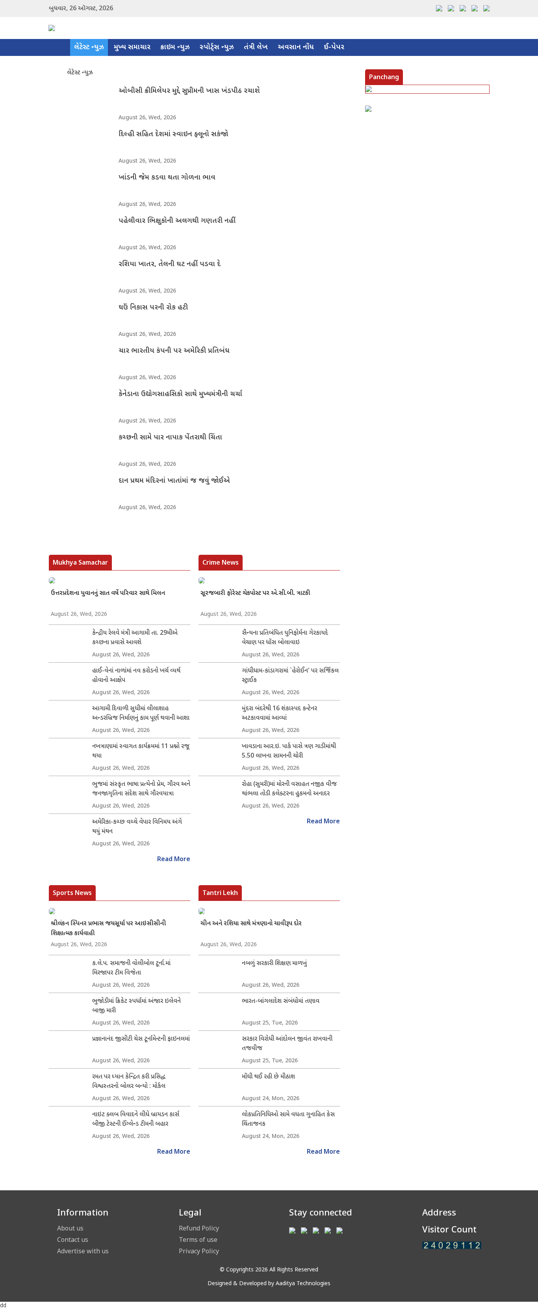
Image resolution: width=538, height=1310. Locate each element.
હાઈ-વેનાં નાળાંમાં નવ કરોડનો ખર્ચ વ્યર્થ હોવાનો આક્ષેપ (136, 676)
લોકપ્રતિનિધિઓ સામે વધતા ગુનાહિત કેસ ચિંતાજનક (288, 1119)
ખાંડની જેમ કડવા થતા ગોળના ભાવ (167, 177)
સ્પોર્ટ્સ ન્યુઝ (217, 47)
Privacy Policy (199, 1251)
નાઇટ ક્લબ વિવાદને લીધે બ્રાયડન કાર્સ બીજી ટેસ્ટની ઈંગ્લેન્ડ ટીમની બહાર (135, 1119)
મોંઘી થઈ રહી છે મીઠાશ (268, 1077)
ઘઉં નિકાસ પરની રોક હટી (153, 307)
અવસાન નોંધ (296, 47)
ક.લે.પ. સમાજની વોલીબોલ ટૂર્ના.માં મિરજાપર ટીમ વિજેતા (131, 968)
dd (3, 1306)
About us (70, 1228)
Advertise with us (83, 1251)
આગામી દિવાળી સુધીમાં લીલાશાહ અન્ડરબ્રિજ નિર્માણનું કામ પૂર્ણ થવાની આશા (140, 714)
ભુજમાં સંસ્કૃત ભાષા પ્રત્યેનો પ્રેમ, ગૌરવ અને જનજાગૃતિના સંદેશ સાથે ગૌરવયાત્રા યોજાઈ (141, 789)
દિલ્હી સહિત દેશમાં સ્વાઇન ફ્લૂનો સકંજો (173, 134)
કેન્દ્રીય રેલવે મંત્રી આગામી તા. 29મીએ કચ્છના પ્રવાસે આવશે (135, 638)
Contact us (72, 1239)
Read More (173, 860)
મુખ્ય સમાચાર (132, 47)
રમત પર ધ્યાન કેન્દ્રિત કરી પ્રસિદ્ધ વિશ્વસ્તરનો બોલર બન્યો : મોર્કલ (128, 1082)
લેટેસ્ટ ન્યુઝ (89, 47)
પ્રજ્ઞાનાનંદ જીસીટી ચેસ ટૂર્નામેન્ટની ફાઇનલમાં (141, 1039)
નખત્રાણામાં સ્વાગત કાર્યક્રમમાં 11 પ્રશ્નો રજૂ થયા (140, 751)
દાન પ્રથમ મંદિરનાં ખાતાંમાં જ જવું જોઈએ (174, 480)
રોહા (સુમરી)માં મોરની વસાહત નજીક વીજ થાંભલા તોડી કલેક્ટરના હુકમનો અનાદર (289, 789)
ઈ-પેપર (334, 47)
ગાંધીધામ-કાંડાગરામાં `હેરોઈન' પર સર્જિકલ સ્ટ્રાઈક (290, 676)
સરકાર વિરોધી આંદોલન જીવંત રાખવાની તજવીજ (287, 1044)
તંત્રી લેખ (256, 47)
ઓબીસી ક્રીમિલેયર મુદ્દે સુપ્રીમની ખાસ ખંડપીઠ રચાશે (189, 91)
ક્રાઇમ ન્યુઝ (175, 47)
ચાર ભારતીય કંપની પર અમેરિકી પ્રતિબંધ (174, 351)
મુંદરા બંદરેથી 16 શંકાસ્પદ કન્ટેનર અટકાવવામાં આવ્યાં (279, 714)
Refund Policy (199, 1228)
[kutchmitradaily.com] (451, 1245)
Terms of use (198, 1239)
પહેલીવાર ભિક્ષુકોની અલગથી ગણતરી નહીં (177, 221)
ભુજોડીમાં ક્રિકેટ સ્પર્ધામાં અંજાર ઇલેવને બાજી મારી (136, 1006)
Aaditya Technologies (303, 1284)
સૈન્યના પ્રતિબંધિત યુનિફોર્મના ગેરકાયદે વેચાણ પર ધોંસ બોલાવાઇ (285, 638)
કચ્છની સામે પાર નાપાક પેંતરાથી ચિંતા (170, 437)
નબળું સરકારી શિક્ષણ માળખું (274, 964)
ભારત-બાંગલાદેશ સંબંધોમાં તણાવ (280, 1001)
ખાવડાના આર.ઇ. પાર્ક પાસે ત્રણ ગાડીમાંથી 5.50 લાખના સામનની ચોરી (289, 751)
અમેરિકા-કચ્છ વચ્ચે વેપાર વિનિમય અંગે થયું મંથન (137, 827)
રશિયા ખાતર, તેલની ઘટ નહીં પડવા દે (170, 264)
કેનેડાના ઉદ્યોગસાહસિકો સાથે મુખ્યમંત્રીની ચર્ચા (180, 394)
